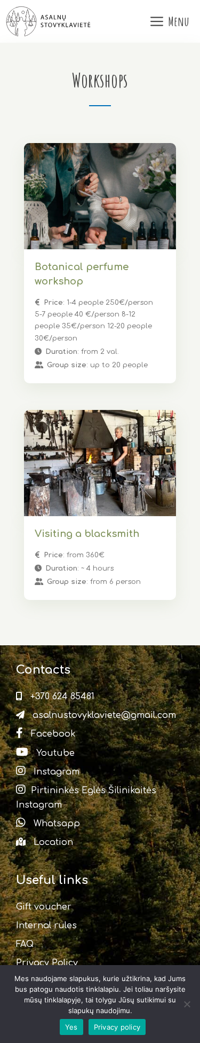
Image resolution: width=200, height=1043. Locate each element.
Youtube (54, 753)
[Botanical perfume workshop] (100, 196)
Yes (71, 1027)
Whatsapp (55, 823)
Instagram (55, 772)
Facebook (51, 734)
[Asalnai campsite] (49, 21)
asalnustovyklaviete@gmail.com (103, 715)
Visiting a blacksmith (87, 533)
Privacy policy (117, 1027)
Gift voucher (43, 907)
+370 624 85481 (61, 696)
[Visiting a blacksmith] (100, 463)
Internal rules (46, 925)
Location (52, 842)
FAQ (25, 944)
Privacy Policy (47, 963)
